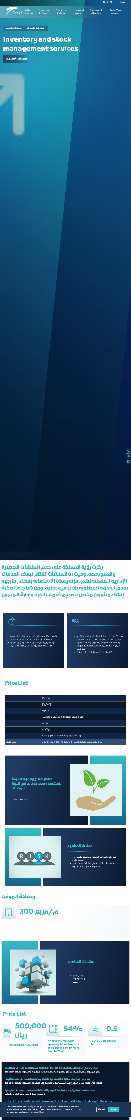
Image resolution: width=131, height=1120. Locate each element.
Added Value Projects (116, 11)
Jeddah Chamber (28, 11)
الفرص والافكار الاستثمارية (15, 28)
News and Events (79, 11)
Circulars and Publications (96, 11)
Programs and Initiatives (62, 11)
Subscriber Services (44, 11)
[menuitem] (111, 2)
